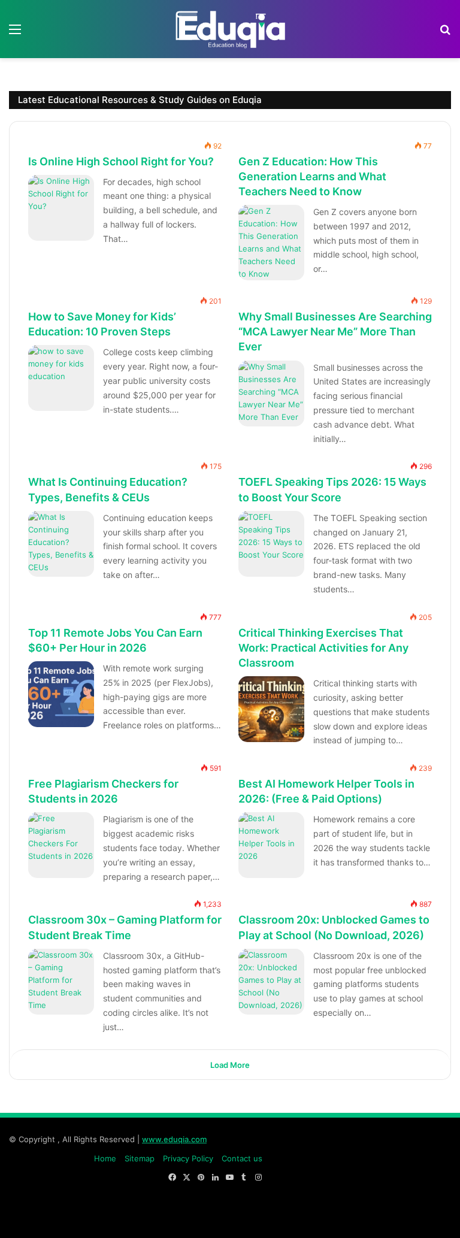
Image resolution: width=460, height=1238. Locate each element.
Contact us (242, 1158)
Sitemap (140, 1158)
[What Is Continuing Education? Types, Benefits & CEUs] (61, 544)
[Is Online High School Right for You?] (61, 208)
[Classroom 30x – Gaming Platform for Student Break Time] (61, 982)
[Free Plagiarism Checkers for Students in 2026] (61, 845)
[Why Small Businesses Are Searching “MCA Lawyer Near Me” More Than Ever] (271, 393)
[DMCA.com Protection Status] (361, 1216)
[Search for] (445, 33)
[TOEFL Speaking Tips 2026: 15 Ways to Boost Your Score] (271, 544)
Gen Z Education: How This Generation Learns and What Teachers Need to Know (312, 176)
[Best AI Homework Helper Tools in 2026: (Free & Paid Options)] (271, 845)
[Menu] (15, 33)
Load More (230, 1065)
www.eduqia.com (174, 1139)
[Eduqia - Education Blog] (230, 29)
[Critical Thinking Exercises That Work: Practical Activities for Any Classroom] (271, 709)
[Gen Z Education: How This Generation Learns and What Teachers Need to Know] (271, 242)
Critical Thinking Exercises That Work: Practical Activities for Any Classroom (323, 647)
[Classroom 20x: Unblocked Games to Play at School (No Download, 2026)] (271, 982)
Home (105, 1158)
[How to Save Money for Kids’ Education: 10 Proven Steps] (61, 378)
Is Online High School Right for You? (121, 161)
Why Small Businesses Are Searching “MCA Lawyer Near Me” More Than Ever (335, 331)
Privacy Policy (188, 1158)
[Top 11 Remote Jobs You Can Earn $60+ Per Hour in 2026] (61, 694)
